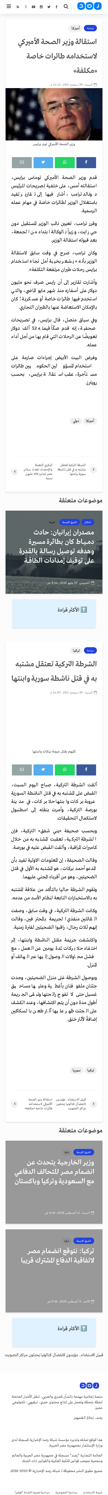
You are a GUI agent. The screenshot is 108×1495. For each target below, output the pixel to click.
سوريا (77, 1070)
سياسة (90, 28)
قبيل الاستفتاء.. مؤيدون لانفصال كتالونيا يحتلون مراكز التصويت (54, 1355)
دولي (76, 421)
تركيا (76, 650)
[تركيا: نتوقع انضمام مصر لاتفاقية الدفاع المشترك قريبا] (54, 1271)
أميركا (75, 28)
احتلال (87, 522)
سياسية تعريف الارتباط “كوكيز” (32, 1492)
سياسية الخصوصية (66, 1492)
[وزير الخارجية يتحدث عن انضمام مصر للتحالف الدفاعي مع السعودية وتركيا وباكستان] (54, 1182)
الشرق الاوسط (69, 522)
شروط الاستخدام (92, 1492)
